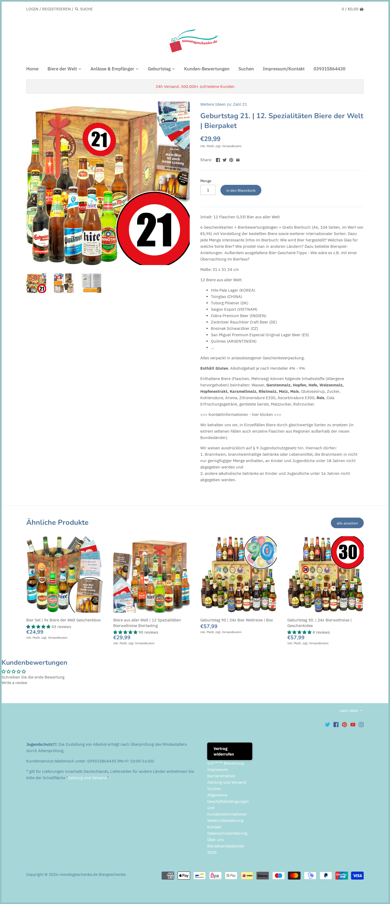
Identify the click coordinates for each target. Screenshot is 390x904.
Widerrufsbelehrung (225, 820)
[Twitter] (327, 724)
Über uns (215, 839)
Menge (205, 181)
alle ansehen (347, 523)
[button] (38, 626)
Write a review (14, 682)
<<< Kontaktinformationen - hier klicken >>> (240, 414)
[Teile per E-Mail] (238, 159)
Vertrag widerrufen (224, 751)
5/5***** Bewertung (225, 763)
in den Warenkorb (240, 190)
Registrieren (56, 8)
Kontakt (214, 826)
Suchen (214, 788)
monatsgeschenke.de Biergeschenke (92, 874)
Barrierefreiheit (221, 775)
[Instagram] (361, 724)
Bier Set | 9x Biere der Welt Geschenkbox (63, 619)
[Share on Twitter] (225, 159)
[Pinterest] (344, 724)
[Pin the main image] (231, 159)
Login (32, 8)
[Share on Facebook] (218, 159)
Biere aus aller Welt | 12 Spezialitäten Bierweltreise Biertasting (147, 622)
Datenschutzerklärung (227, 833)
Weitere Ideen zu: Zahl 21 (223, 104)
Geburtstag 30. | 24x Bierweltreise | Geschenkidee (319, 622)
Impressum (217, 769)
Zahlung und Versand (87, 777)
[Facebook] (336, 724)
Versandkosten (231, 146)
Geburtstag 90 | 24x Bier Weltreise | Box (236, 619)
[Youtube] (353, 724)
